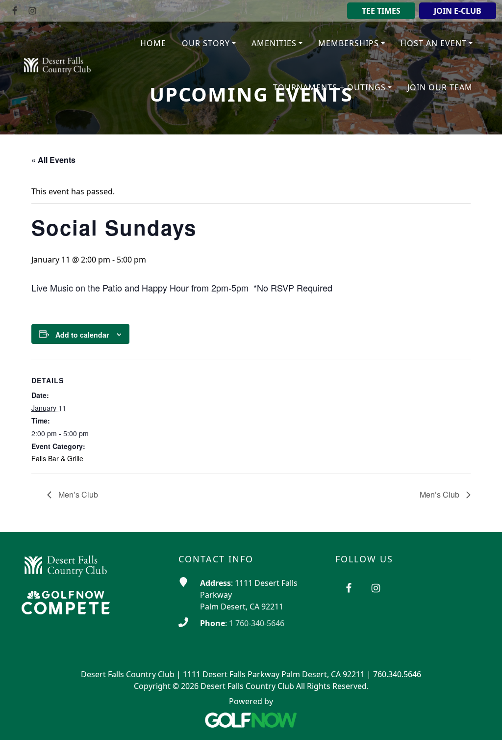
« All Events (53, 159)
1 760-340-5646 (256, 623)
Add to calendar (82, 335)
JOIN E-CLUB (457, 10)
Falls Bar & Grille (57, 458)
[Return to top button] (482, 721)
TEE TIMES (381, 10)
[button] (209, 44)
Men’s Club (77, 494)
